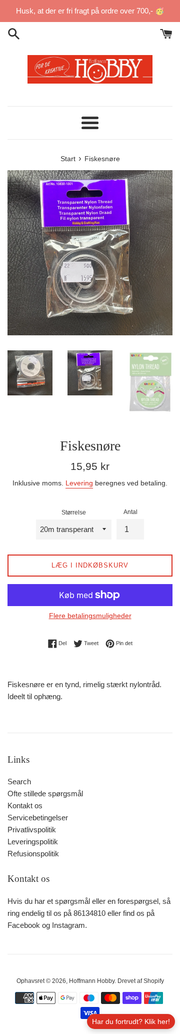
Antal (131, 511)
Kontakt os (25, 805)
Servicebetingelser (38, 817)
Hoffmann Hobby (91, 980)
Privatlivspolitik (32, 829)
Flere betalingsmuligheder (90, 616)
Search (19, 781)
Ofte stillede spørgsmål (45, 793)
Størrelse (74, 512)
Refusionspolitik (33, 853)
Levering (79, 483)
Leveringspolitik (33, 841)
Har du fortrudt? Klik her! (131, 1021)
